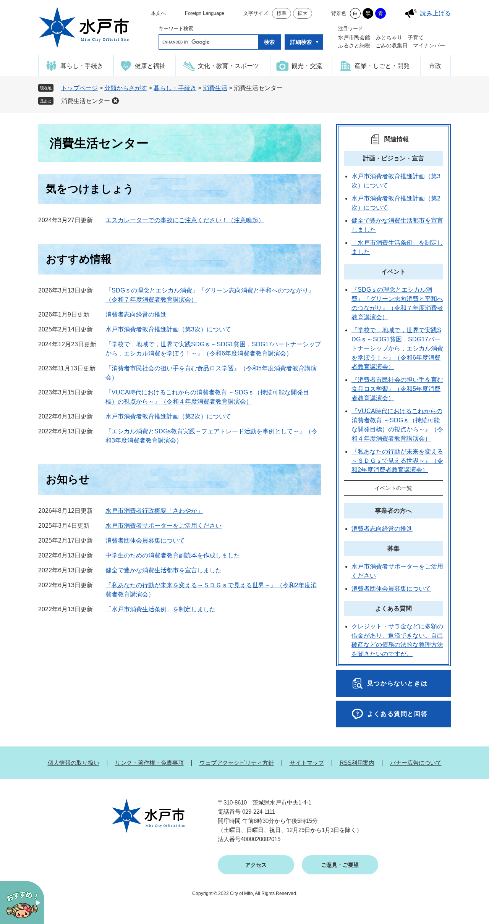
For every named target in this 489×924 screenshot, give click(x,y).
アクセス (256, 865)
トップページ (79, 88)
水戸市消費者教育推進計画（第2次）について (168, 416)
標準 (282, 13)
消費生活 (215, 88)
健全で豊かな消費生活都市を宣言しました (163, 570)
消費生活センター (85, 101)
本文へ (158, 13)
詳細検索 (301, 42)
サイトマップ (307, 763)
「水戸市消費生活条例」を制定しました (160, 609)
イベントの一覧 (393, 488)
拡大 (303, 13)
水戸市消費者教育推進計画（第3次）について (168, 329)
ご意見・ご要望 (340, 865)
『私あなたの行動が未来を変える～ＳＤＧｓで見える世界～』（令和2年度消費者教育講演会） (397, 460)
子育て (416, 37)
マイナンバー (429, 45)
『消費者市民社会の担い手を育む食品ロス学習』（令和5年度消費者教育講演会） (397, 388)
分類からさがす (125, 88)
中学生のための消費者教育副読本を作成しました (172, 555)
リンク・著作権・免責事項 (149, 763)
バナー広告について (416, 763)
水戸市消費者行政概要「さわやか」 (154, 510)
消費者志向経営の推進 (136, 314)
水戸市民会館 (354, 37)
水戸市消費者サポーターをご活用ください (163, 525)
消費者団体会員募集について (145, 540)
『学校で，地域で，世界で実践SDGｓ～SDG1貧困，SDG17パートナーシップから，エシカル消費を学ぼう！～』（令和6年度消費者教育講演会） (397, 348)
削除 (115, 100)
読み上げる (435, 13)
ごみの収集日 (392, 45)
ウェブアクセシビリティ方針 (236, 763)
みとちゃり (389, 37)
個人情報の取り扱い (73, 763)
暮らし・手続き (175, 88)
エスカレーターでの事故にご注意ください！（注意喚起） (184, 220)
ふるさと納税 (354, 45)
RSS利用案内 (357, 763)
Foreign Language (204, 13)
